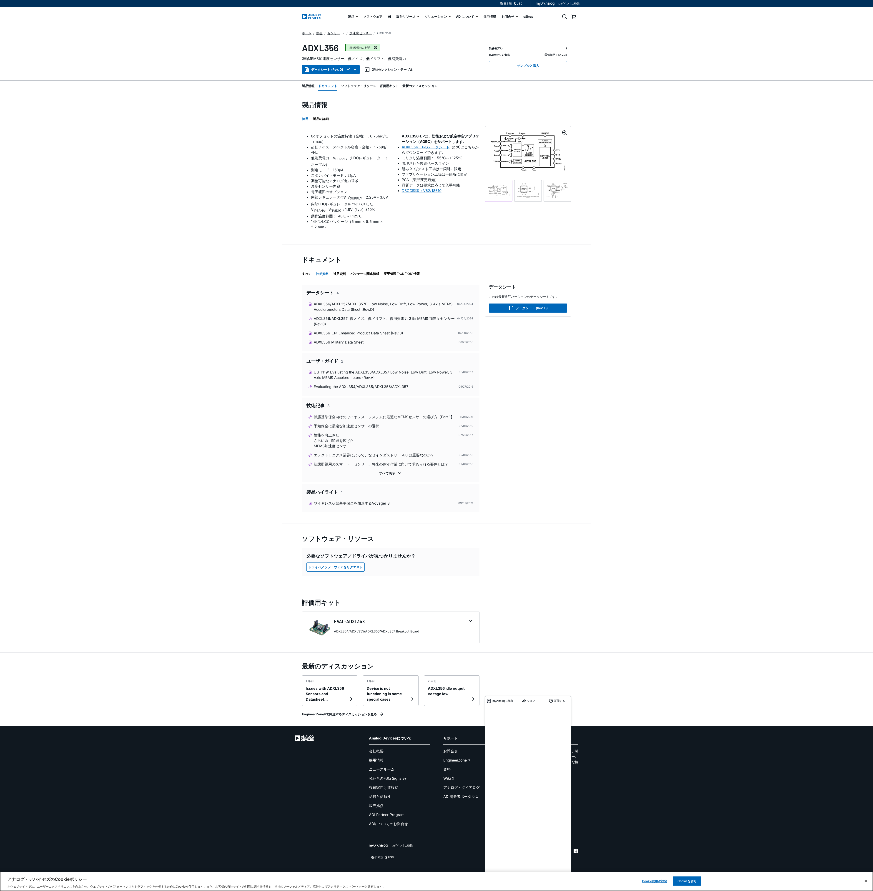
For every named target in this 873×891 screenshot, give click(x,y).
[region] (436, 881)
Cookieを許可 (687, 881)
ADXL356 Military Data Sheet (339, 342)
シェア (531, 700)
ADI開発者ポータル (459, 796)
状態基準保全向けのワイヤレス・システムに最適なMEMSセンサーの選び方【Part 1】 (384, 417)
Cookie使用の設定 (654, 881)
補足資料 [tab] (339, 274)
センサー (333, 33)
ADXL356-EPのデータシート (426, 147)
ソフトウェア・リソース (358, 86)
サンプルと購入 (528, 65)
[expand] (470, 621)
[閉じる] (866, 881)
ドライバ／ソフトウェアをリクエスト (336, 567)
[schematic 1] (498, 191)
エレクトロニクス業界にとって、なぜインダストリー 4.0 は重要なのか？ (374, 455)
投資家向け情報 (381, 787)
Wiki (447, 778)
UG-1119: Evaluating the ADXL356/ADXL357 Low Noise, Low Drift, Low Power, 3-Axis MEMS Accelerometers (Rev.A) (384, 375)
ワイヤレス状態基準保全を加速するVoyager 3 (352, 503)
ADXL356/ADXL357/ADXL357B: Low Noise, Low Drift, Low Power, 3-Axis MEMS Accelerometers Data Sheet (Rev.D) (383, 307)
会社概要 (376, 751)
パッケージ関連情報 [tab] (365, 274)
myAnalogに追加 (503, 700)
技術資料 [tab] (322, 274)
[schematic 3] (557, 191)
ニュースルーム (381, 769)
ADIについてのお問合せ (388, 823)
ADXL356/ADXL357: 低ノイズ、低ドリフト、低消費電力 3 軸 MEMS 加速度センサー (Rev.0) (384, 321)
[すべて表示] (390, 473)
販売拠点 (376, 805)
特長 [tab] (305, 119)
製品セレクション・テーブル (392, 69)
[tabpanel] (390, 181)
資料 (447, 769)
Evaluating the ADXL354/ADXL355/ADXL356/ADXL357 (361, 386)
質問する (559, 700)
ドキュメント (327, 86)
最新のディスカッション (419, 86)
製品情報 (308, 86)
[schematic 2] (528, 191)
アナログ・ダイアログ (461, 787)
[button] (343, 33)
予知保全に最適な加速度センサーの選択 (346, 426)
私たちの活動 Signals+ (388, 778)
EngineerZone (455, 760)
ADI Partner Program (386, 814)
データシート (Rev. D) (327, 69)
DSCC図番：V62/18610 (422, 190)
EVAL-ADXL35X (349, 621)
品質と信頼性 (380, 796)
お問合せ (450, 751)
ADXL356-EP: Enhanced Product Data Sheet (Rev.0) (358, 333)
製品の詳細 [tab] (321, 119)
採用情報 (376, 760)
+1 (348, 69)
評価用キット (389, 86)
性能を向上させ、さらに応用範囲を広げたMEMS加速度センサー (334, 440)
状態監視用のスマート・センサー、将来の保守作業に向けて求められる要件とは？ (381, 464)
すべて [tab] (306, 274)
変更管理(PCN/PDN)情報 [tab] (402, 274)
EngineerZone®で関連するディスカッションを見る (339, 714)
